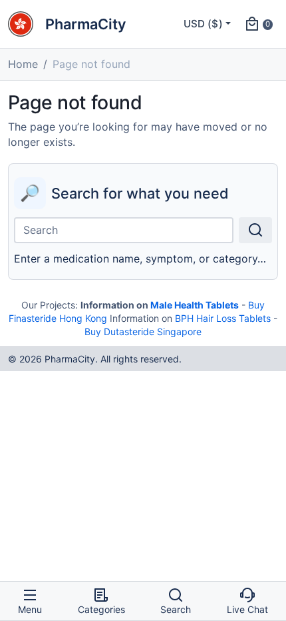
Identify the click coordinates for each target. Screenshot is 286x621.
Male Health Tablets (194, 304)
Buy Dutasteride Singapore (143, 331)
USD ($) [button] (203, 23)
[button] (258, 24)
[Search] (255, 230)
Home (23, 64)
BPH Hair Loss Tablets (223, 318)
